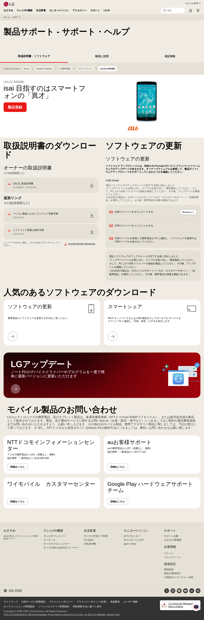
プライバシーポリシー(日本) (91, 601)
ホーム (7, 17)
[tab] (34, 57)
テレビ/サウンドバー (55, 536)
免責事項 (115, 601)
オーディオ (50, 540)
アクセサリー (80, 10)
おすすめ (8, 10)
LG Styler (89, 540)
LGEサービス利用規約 (33, 601)
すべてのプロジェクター (57, 544)
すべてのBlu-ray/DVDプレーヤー (61, 547)
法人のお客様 (191, 3)
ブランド (169, 553)
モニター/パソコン (59, 10)
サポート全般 (171, 536)
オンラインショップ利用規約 (19, 606)
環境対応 (170, 564)
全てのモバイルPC (134, 540)
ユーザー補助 (130, 601)
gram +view (130, 544)
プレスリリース (172, 557)
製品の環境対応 (172, 573)
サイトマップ (11, 601)
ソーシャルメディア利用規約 (53, 606)
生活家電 (41, 10)
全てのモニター (132, 536)
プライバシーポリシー (61, 601)
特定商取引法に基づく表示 (87, 606)
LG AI (107, 10)
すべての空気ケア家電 (96, 536)
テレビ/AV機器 (25, 10)
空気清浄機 (90, 544)
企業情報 (170, 546)
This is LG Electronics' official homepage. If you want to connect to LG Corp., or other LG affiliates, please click (61, 614)
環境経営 (169, 569)
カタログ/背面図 (172, 540)
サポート (95, 10)
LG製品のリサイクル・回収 (178, 577)
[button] (173, 10)
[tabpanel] (102, 289)
